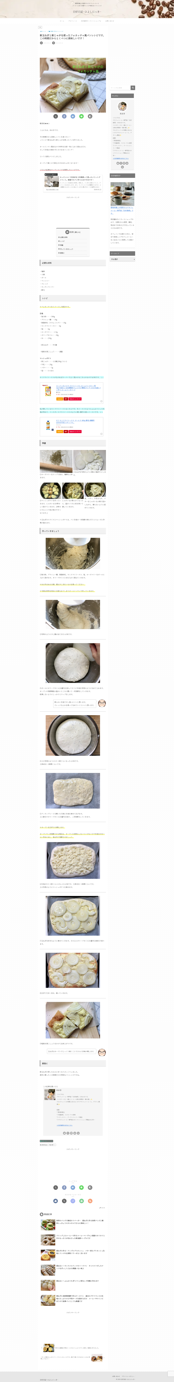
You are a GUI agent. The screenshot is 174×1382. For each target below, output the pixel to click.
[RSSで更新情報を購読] (78, 1133)
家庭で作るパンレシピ (47, 1141)
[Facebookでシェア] (64, 116)
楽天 (66, 399)
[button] (90, 116)
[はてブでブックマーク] (73, 116)
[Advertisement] (73, 50)
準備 (61, 245)
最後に (62, 253)
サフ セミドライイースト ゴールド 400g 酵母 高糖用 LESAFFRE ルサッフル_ (75, 421)
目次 (72, 232)
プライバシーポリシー (128, 1376)
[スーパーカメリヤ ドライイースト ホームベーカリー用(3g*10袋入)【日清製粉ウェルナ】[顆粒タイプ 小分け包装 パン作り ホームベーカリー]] (48, 390)
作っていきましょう (66, 249)
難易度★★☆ (45, 1145)
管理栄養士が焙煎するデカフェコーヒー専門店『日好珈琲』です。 (122, 210)
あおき (59, 1090)
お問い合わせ (116, 1376)
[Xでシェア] (55, 116)
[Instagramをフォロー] (71, 1133)
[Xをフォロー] (67, 1133)
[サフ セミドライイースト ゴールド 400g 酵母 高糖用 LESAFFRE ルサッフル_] (48, 425)
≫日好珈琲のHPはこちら (64, 1125)
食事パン (53, 1145)
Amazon (59, 399)
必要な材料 (63, 237)
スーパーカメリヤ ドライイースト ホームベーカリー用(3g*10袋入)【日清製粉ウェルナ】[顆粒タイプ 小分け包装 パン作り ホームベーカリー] (78, 388)
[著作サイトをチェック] (64, 1133)
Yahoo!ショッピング (75, 399)
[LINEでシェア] (81, 116)
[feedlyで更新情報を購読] (74, 1133)
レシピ (62, 241)
